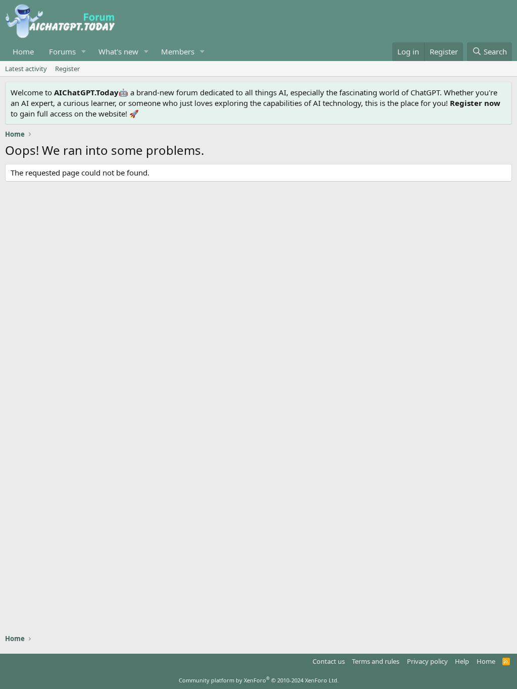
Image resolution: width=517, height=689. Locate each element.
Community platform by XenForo (259, 680)
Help (462, 661)
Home (23, 51)
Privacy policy (427, 661)
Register (67, 68)
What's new (118, 51)
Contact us (329, 661)
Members (177, 51)
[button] (84, 51)
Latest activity (26, 68)
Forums (62, 51)
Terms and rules (375, 661)
